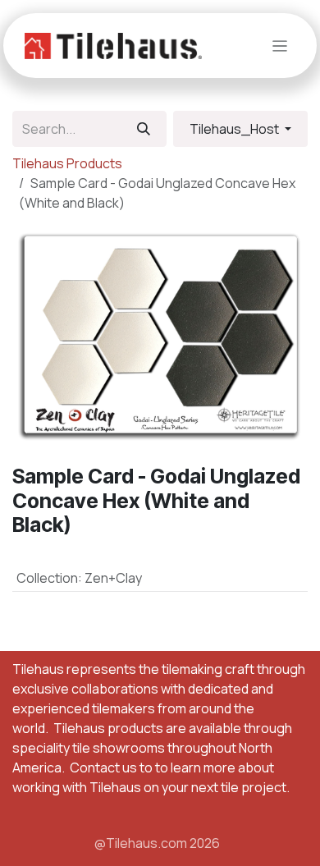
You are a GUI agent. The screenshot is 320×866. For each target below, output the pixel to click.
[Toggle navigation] (280, 46)
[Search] (144, 129)
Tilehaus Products (67, 163)
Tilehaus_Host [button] (235, 129)
